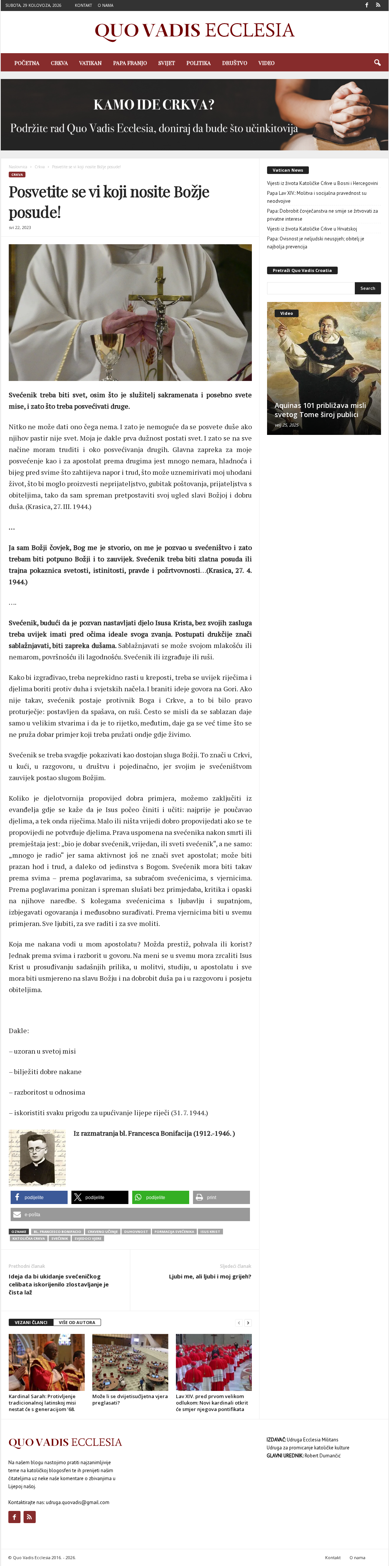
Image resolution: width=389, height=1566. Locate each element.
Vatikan (90, 62)
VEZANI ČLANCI (31, 1322)
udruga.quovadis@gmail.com (77, 1502)
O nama (105, 5)
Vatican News (288, 170)
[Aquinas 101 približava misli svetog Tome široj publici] (324, 368)
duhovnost (136, 1231)
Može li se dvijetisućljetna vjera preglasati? (130, 1399)
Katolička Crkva (29, 1238)
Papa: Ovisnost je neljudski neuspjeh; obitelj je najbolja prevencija (315, 242)
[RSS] (378, 5)
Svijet (166, 62)
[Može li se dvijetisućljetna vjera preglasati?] (130, 1362)
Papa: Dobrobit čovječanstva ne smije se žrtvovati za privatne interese (322, 215)
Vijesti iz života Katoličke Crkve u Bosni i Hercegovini (322, 183)
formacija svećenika (174, 1231)
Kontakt (83, 5)
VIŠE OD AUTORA (77, 1322)
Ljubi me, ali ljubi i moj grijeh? (210, 1276)
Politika (199, 62)
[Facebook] (367, 5)
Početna (27, 62)
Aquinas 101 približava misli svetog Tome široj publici (320, 410)
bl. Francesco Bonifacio (57, 1231)
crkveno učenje (103, 1231)
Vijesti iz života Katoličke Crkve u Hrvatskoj (312, 229)
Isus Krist (210, 1231)
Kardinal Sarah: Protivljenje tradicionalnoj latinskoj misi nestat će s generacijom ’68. (42, 1403)
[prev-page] (239, 1323)
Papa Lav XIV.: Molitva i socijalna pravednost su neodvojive (317, 197)
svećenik (59, 1238)
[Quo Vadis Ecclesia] (195, 32)
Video (267, 62)
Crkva (59, 62)
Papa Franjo (130, 62)
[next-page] (248, 1323)
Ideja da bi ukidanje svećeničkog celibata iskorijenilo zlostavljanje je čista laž (59, 1284)
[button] (377, 63)
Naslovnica (18, 166)
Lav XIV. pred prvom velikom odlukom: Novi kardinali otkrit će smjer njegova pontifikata (212, 1403)
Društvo (234, 62)
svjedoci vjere (87, 1238)
